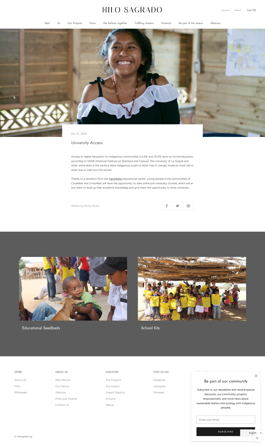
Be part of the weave (191, 23)
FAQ (17, 386)
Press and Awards (66, 398)
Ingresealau (115, 178)
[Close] (256, 375)
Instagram (159, 386)
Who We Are (62, 380)
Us (58, 23)
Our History (62, 386)
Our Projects (75, 23)
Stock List (20, 380)
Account (225, 10)
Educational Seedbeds (41, 328)
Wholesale (20, 392)
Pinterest (158, 392)
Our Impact (113, 386)
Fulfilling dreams (144, 23)
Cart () (251, 10)
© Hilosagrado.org (23, 436)
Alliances (215, 23)
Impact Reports (115, 392)
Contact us (62, 404)
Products (166, 23)
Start (47, 23)
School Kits (150, 328)
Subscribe (225, 431)
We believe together (115, 23)
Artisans (111, 398)
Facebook (159, 380)
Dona (93, 23)
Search (238, 10)
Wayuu (110, 404)
